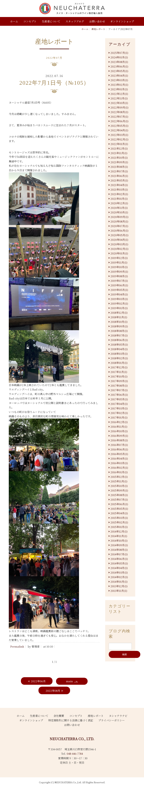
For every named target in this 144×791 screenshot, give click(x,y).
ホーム (14, 21)
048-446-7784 (75, 753)
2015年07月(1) (119, 499)
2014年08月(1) (119, 549)
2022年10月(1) (119, 103)
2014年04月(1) (119, 568)
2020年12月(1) (119, 203)
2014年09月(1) (119, 545)
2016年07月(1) (119, 445)
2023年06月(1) (119, 66)
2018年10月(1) (118, 322)
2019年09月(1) (119, 271)
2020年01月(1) (119, 253)
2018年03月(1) (119, 353)
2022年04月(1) (119, 130)
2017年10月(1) (118, 376)
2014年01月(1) (118, 581)
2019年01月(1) (119, 308)
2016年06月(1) (119, 449)
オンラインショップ (122, 21)
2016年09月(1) (119, 435)
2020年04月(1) (119, 239)
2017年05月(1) (119, 399)
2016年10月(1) (119, 431)
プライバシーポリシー (111, 720)
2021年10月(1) (119, 157)
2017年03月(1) (119, 408)
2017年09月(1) (119, 381)
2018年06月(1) (119, 340)
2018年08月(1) (119, 331)
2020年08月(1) (119, 221)
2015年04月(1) (119, 513)
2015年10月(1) (119, 486)
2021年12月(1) (119, 148)
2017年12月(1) (118, 367)
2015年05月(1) (119, 508)
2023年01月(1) (119, 89)
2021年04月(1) (119, 185)
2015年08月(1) (119, 495)
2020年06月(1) (119, 230)
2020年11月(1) (119, 208)
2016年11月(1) (118, 426)
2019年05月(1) (119, 290)
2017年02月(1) (119, 413)
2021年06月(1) (119, 176)
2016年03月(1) (119, 463)
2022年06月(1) (119, 121)
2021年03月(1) (119, 189)
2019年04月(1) (119, 294)
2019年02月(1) (119, 303)
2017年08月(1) (119, 385)
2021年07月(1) (119, 171)
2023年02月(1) (119, 84)
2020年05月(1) (119, 235)
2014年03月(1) (119, 572)
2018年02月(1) (119, 358)
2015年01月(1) (119, 527)
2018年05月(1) (119, 344)
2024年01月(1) (119, 57)
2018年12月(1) (118, 312)
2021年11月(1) (118, 153)
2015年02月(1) (119, 522)
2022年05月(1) (119, 125)
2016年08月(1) (119, 440)
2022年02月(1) (119, 139)
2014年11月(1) (118, 536)
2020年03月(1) (119, 244)
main (69, 681)
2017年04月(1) (119, 404)
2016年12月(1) (119, 422)
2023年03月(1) (119, 80)
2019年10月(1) (119, 267)
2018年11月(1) (118, 317)
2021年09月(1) (119, 162)
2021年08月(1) (119, 167)
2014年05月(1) (119, 563)
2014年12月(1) (118, 531)
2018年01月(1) (118, 363)
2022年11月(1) (119, 98)
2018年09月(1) (119, 326)
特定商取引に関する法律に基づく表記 (70, 720)
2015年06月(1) (119, 504)
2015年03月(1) (119, 518)
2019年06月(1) (119, 285)
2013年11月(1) (118, 591)
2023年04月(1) (119, 75)
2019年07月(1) (119, 280)
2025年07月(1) (119, 53)
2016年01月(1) (119, 472)
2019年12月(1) (119, 258)
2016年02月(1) (119, 467)
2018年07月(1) (119, 335)
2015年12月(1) (119, 477)
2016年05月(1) (119, 454)
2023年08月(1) (119, 62)
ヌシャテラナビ (118, 716)
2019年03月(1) (119, 299)
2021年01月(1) (119, 198)
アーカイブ (119, 44)
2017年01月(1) (118, 417)
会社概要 (59, 716)
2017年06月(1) (119, 394)
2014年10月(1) (118, 540)
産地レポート (98, 29)
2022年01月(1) (119, 144)
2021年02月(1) (119, 194)
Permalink (17, 646)
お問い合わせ (97, 21)
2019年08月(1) (119, 276)
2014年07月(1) (119, 554)
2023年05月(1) (119, 71)
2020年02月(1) (119, 249)
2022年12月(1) (119, 94)
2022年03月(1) (119, 135)
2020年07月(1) (119, 226)
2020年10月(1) (119, 212)
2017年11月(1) (118, 372)
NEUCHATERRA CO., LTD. (72, 738)
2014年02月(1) (119, 577)
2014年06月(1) (119, 559)
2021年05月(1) (119, 180)
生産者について (51, 21)
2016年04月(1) (119, 458)
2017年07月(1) (119, 390)
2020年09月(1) (119, 217)
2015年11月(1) (118, 481)
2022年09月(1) (119, 107)
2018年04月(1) (119, 349)
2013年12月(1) (118, 586)
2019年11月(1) (118, 262)
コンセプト (30, 21)
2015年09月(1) (119, 490)
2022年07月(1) (119, 116)
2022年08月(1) (119, 112)
